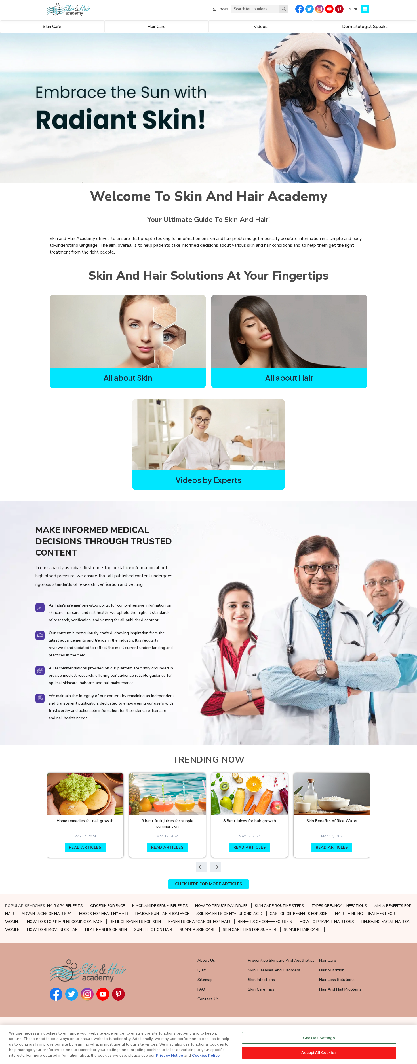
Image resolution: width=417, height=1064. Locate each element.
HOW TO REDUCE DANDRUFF (221, 905)
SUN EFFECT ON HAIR (153, 929)
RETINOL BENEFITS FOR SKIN (135, 921)
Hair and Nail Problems (340, 989)
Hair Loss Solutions (337, 979)
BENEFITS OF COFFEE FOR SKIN (265, 921)
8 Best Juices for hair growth (249, 820)
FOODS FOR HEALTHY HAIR (103, 913)
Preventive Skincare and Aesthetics (281, 960)
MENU (354, 9)
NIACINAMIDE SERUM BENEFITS (160, 905)
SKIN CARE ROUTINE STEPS (279, 905)
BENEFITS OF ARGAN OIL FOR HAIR (199, 921)
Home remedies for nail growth (85, 820)
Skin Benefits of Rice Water (332, 820)
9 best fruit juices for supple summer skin (167, 823)
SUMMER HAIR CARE (302, 929)
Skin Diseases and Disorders (274, 970)
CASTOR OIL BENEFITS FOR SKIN (299, 913)
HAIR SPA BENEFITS (65, 905)
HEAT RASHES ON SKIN (106, 929)
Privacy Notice (169, 1055)
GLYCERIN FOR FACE (107, 905)
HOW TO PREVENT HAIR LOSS (327, 921)
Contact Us (208, 999)
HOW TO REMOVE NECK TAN (52, 929)
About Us (206, 960)
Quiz (201, 970)
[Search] (283, 9)
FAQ (201, 989)
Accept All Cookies (318, 1052)
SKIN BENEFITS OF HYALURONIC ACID (229, 913)
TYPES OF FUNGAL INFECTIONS (339, 905)
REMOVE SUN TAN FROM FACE (162, 913)
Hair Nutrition (331, 970)
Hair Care (327, 960)
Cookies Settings (319, 1037)
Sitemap (205, 979)
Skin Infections (261, 979)
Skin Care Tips (261, 989)
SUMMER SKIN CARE (197, 929)
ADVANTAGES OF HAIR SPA (47, 913)
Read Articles (85, 847)
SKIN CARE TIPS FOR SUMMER (249, 929)
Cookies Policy (206, 1055)
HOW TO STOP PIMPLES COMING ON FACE (64, 921)
